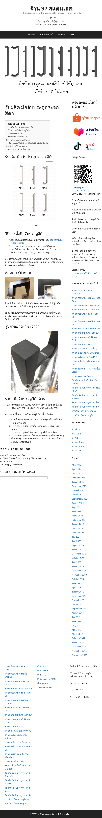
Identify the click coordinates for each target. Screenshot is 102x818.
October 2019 (78, 558)
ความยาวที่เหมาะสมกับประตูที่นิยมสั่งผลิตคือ (30, 143)
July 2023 (76, 507)
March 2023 (77, 515)
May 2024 (76, 465)
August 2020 (78, 545)
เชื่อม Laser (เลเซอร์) (46, 679)
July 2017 (76, 617)
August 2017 (78, 612)
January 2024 (78, 482)
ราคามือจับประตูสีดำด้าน (19, 139)
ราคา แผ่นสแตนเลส (81, 344)
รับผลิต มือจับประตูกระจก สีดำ (21, 127)
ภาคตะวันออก (78, 446)
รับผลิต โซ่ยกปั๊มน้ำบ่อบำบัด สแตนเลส (85, 382)
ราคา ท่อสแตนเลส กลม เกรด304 (82, 292)
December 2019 (79, 553)
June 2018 (76, 583)
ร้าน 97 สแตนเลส (51, 8)
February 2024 (78, 477)
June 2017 (76, 621)
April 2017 (76, 629)
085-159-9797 (60, 24)
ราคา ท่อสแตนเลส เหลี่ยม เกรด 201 (86, 323)
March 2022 (77, 528)
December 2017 (79, 596)
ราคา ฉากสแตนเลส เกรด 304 (85, 309)
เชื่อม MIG (41, 666)
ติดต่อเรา (62, 34)
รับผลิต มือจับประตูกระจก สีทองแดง (84, 396)
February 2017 (78, 638)
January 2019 (78, 566)
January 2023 (78, 524)
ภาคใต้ (75, 438)
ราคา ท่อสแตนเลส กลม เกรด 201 (85, 315)
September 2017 (79, 608)
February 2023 (78, 520)
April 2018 (76, 587)
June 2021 (76, 541)
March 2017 (77, 634)
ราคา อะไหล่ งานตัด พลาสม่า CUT (85, 363)
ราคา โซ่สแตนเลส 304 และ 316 (84, 338)
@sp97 (53, 18)
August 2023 (78, 503)
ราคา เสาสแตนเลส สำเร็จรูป (85, 348)
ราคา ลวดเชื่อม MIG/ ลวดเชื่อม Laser (86, 370)
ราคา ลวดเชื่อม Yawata (83, 376)
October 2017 (78, 604)
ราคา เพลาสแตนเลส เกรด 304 (86, 305)
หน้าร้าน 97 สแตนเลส (17, 145)
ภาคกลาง (76, 450)
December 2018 (79, 570)
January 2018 (78, 591)
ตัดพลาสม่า (42, 683)
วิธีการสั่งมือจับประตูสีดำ (19, 130)
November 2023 (79, 490)
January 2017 (78, 642)
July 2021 (76, 536)
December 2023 (79, 486)
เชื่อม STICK (42, 670)
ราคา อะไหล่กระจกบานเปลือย (86, 352)
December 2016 (79, 646)
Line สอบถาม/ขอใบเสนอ (19, 149)
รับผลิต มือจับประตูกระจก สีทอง (86, 402)
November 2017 (79, 600)
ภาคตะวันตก (78, 442)
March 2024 (77, 473)
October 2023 (78, 494)
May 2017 (76, 625)
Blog (72, 34)
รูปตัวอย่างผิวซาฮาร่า (17, 136)
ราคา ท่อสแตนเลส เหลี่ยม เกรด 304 (86, 299)
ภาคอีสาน (76, 429)
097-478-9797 (45, 24)
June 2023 (76, 511)
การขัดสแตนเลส (44, 687)
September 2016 (79, 655)
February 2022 (78, 532)
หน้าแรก (31, 34)
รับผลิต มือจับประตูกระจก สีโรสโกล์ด (86, 389)
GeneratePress (66, 814)
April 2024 (76, 469)
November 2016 (79, 651)
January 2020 (78, 549)
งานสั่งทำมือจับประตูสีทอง (84, 411)
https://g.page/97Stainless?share (84, 274)
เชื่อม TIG (41, 674)
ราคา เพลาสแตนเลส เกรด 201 (86, 328)
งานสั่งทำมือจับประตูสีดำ (83, 415)
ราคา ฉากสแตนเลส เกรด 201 (85, 332)
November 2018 (79, 574)
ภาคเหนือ (76, 433)
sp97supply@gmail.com (53, 21)
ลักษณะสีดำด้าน (15, 133)
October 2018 (78, 579)
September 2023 (79, 498)
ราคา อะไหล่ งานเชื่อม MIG (84, 357)
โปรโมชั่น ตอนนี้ (46, 34)
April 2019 (76, 562)
